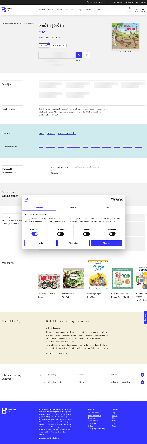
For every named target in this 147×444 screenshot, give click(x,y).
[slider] (125, 39)
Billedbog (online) (59, 45)
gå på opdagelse (67, 132)
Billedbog (44, 45)
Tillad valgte (73, 243)
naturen (51, 132)
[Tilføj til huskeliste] (87, 55)
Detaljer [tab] (73, 207)
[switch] (60, 234)
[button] (92, 375)
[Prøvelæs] (79, 55)
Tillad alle (106, 243)
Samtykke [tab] (39, 207)
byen (41, 132)
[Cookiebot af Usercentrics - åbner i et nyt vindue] (113, 199)
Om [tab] (107, 207)
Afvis (40, 243)
